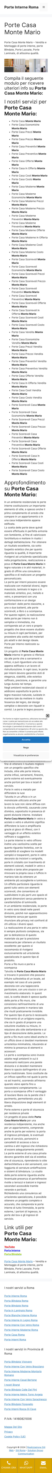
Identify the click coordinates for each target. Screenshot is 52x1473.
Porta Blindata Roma (16, 1300)
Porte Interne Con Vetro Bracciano (24, 1366)
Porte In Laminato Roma (18, 1310)
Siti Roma (20, 1450)
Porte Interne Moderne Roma (21, 1329)
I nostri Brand (12, 1384)
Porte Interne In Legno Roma (21, 1320)
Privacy (8, 1431)
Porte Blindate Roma (16, 1305)
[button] (47, 715)
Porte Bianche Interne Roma (20, 1315)
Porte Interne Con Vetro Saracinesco (25, 1399)
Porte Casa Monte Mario (18, 1261)
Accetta (26, 739)
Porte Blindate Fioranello (18, 1404)
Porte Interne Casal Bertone (20, 1380)
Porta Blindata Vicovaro (18, 1361)
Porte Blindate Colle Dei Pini (20, 1389)
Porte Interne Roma (21, 7)
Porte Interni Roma (15, 1339)
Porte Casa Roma (14, 1334)
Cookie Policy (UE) (15, 1436)
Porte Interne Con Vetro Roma (21, 1325)
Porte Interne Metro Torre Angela (23, 1394)
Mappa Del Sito (13, 1426)
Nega (26, 747)
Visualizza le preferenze (26, 755)
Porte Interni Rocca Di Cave (20, 1409)
